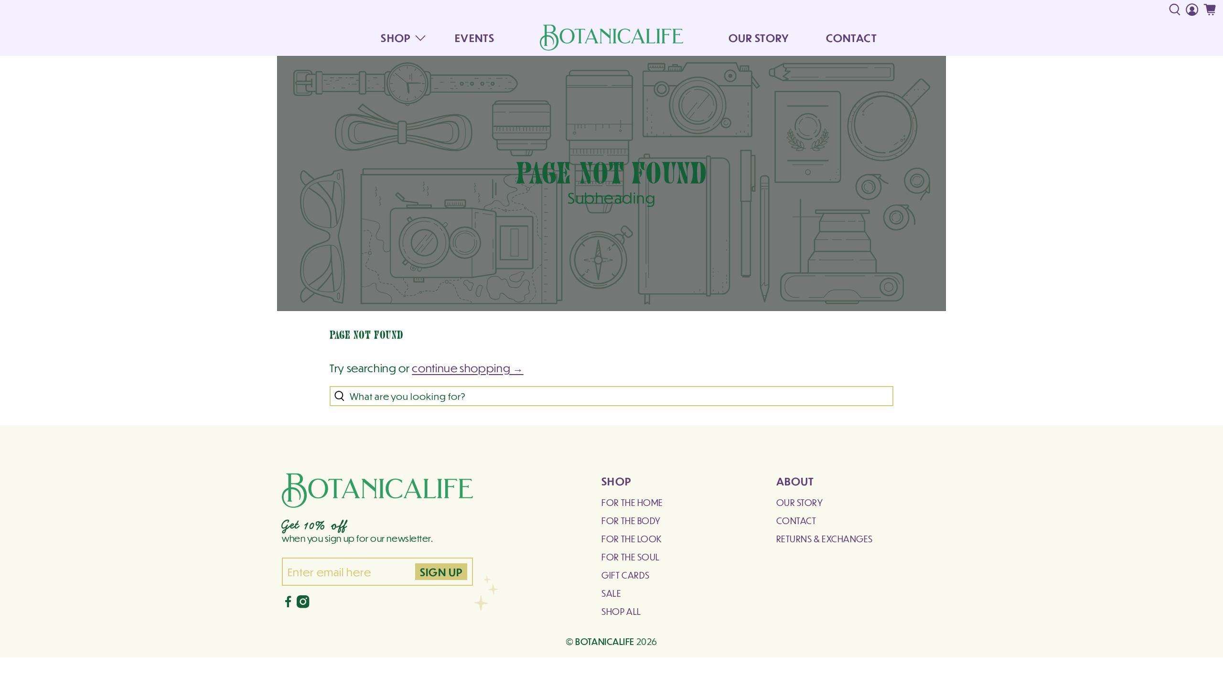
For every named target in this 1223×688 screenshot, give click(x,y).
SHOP (395, 37)
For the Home (632, 502)
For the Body (630, 520)
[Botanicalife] (611, 37)
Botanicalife (604, 641)
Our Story (799, 502)
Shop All (621, 611)
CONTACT (851, 37)
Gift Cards (625, 575)
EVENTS (474, 37)
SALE (611, 593)
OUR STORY (759, 37)
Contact (796, 520)
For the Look (631, 538)
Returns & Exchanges (824, 538)
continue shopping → (468, 368)
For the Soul (630, 556)
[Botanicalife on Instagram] (303, 604)
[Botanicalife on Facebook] (288, 604)
